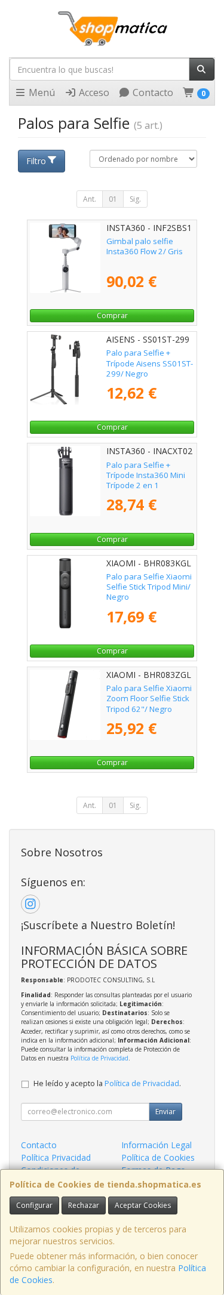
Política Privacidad (56, 1157)
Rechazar (83, 1205)
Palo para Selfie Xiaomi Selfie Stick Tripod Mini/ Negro (149, 587)
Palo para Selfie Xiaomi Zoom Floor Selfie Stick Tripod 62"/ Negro (149, 698)
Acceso (92, 92)
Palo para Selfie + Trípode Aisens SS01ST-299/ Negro (149, 363)
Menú (40, 92)
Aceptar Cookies (143, 1205)
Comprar (112, 315)
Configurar (34, 1205)
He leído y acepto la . (107, 1083)
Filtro (36, 160)
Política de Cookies (158, 1157)
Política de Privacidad (99, 1058)
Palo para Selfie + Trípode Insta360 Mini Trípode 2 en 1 (145, 475)
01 (113, 199)
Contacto (151, 92)
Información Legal (156, 1145)
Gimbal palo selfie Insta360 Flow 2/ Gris (144, 246)
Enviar (165, 1111)
